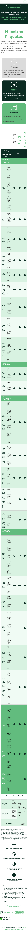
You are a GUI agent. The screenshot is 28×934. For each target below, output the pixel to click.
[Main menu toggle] (25, 2)
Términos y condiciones (17, 929)
